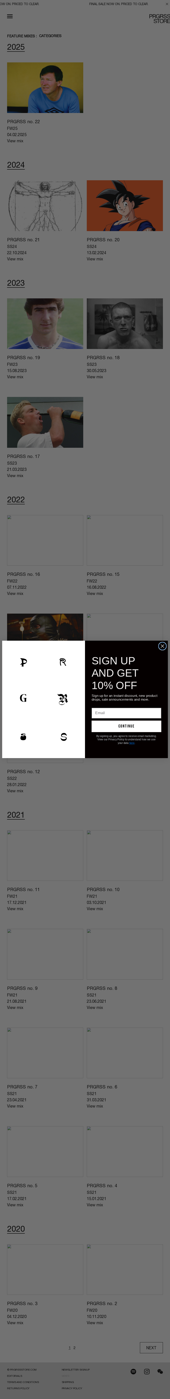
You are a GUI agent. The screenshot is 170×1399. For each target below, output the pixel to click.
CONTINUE (126, 726)
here (132, 742)
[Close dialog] (162, 646)
